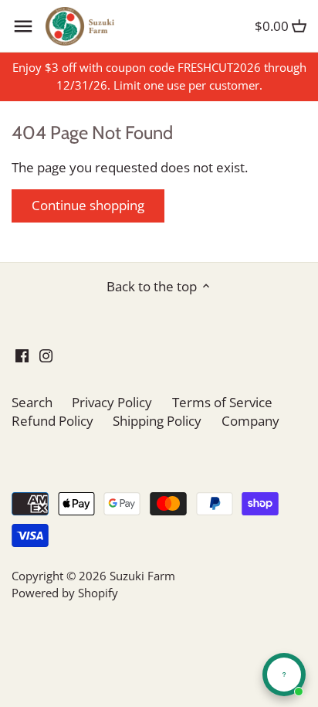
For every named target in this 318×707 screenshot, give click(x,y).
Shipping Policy (157, 421)
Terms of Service (222, 402)
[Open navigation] (23, 26)
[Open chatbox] (284, 674)
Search (32, 402)
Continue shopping (88, 205)
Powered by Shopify (65, 592)
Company (250, 421)
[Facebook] (22, 354)
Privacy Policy (112, 402)
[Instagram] (45, 354)
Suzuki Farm (142, 575)
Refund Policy (52, 421)
